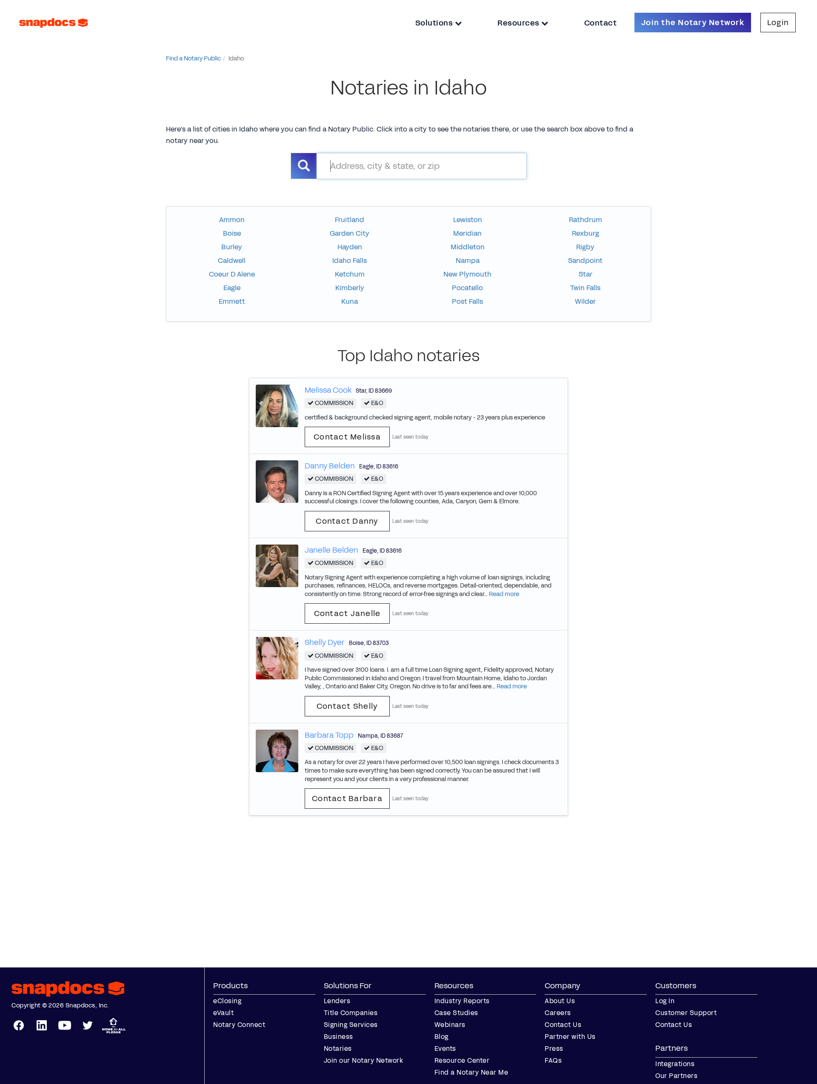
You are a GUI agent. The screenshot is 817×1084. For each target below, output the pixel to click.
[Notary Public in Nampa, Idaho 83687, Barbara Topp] (277, 750)
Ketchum (350, 274)
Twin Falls (585, 288)
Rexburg (585, 233)
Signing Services (351, 1024)
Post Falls (467, 301)
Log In (664, 1000)
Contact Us (563, 1024)
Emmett (232, 301)
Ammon (232, 220)
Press (554, 1048)
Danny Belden (330, 465)
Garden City (349, 233)
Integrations (674, 1063)
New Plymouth (467, 274)
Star (585, 274)
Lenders (337, 1000)
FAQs (553, 1060)
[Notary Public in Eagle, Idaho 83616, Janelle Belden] (277, 565)
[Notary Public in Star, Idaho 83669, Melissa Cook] (277, 406)
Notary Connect (239, 1024)
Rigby (585, 247)
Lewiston (467, 220)
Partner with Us (570, 1036)
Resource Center (462, 1060)
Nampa (468, 260)
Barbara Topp (329, 735)
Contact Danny (347, 521)
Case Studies (456, 1012)
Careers (558, 1012)
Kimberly (349, 288)
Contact (600, 23)
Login (778, 22)
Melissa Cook (328, 390)
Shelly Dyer (325, 642)
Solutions (435, 23)
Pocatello (467, 288)
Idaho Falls (349, 260)
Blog (441, 1036)
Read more (504, 594)
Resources (519, 23)
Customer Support (686, 1012)
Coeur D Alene (232, 274)
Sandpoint (585, 260)
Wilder (585, 301)
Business (338, 1036)
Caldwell (232, 260)
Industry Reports (462, 1000)
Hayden (349, 247)
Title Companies (351, 1012)
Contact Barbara (347, 798)
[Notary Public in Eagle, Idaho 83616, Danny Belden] (277, 481)
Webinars (450, 1024)
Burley (231, 247)
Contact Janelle (347, 613)
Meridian (467, 233)
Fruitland (349, 220)
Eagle (231, 288)
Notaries (338, 1048)
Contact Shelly (347, 706)
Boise (232, 233)
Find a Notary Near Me (471, 1072)
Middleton (468, 247)
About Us (560, 1000)
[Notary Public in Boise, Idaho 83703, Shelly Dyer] (277, 658)
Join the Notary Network (692, 22)
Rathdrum (585, 220)
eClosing (227, 1000)
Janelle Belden (331, 550)
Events (445, 1048)
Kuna (349, 301)
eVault (223, 1012)
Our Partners (676, 1075)
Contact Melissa (347, 436)
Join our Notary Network (363, 1060)
